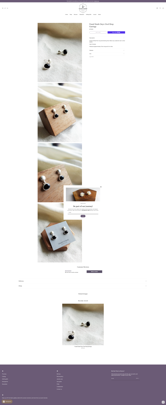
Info (90, 53)
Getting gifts (5, 379)
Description (92, 38)
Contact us (59, 389)
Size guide (59, 381)
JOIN (83, 216)
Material (91, 50)
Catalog (4, 376)
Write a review (94, 271)
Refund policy (60, 376)
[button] (160, 8)
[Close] (100, 186)
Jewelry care (60, 379)
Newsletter (4, 384)
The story (4, 374)
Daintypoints (5, 381)
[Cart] (163, 8)
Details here (96, 1)
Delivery (21, 281)
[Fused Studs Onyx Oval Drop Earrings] (83, 324)
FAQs (20, 286)
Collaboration (60, 386)
